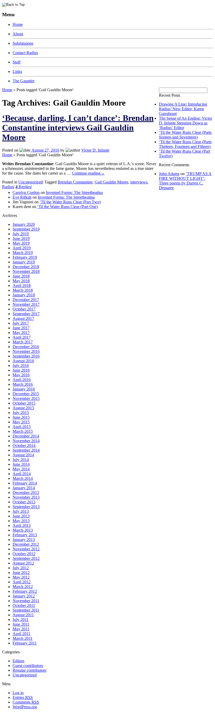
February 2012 (25, 591)
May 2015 (21, 422)
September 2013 (26, 506)
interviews (138, 182)
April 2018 (22, 285)
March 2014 (23, 478)
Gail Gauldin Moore (111, 182)
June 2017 (21, 328)
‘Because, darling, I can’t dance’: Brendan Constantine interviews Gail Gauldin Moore (78, 127)
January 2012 (24, 596)
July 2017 (21, 323)
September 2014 (26, 450)
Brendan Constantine (75, 182)
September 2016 (26, 356)
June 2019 (21, 238)
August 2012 (23, 563)
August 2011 (23, 615)
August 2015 (23, 408)
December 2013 (26, 492)
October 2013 (24, 502)
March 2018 (23, 290)
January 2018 (24, 295)
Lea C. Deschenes (62, 721)
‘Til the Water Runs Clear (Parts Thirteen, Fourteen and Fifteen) (185, 144)
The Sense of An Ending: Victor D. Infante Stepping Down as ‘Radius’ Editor (185, 123)
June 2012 (21, 572)
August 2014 (23, 455)
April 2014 (22, 473)
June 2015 (21, 417)
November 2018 (26, 271)
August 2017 (23, 318)
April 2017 (22, 337)
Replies (23, 187)
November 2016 (26, 351)
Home (18, 24)
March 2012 (23, 586)
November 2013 (26, 497)
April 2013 (22, 525)
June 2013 (21, 516)
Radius (8, 187)
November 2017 (26, 304)
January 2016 (24, 389)
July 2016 (21, 365)
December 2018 (26, 266)
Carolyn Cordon (26, 192)
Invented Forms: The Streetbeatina (74, 192)
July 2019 (21, 234)
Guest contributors (28, 665)
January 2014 (24, 488)
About (18, 34)
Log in (18, 693)
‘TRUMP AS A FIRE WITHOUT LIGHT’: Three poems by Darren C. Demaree (185, 180)
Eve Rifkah (22, 197)
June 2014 (21, 464)
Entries (23, 697)
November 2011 (26, 601)
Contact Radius (25, 52)
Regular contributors (29, 670)
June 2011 (21, 624)
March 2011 (23, 638)
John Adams (169, 173)
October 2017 (24, 309)
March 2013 (23, 530)
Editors (18, 661)
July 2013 (21, 511)
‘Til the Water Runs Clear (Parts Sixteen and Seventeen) (185, 134)
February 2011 (25, 643)
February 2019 (25, 257)
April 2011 (21, 633)
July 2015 (21, 412)
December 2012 (26, 544)
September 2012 (26, 558)
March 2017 (23, 342)
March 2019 (23, 252)
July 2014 (21, 459)
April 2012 (22, 582)
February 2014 (25, 483)
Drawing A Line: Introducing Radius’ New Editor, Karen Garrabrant (183, 109)
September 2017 (26, 314)
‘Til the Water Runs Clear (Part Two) (70, 202)
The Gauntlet (23, 81)
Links (17, 71)
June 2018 (21, 276)
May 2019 (21, 243)
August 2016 (23, 361)
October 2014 (24, 445)
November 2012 (26, 549)
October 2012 (24, 553)
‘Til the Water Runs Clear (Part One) (67, 206)
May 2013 (21, 521)
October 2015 (24, 403)
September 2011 (26, 610)
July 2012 (21, 568)
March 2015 (23, 431)
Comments (26, 702)
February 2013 (25, 535)
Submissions (23, 43)
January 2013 (24, 539)
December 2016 (26, 346)
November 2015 (26, 398)
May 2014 (21, 469)
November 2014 (26, 441)
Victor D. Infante (95, 150)
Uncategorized (30, 182)
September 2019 (26, 229)
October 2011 (24, 605)
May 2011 (21, 629)
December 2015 (26, 394)
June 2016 (21, 370)
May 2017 (21, 332)
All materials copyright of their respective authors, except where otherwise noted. (62, 716)
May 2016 (21, 375)
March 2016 (23, 384)
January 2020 (24, 224)
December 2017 (26, 299)
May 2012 (21, 577)
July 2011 (21, 619)
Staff (16, 62)
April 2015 (22, 426)
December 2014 (26, 436)
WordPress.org (25, 707)
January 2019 (24, 262)
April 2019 (22, 248)
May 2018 (21, 281)
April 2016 (22, 379)
